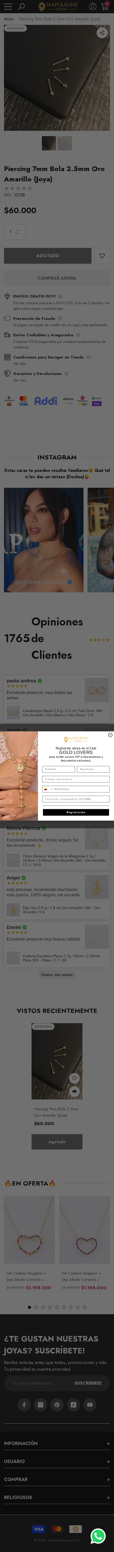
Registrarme (76, 812)
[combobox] (47, 789)
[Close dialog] (110, 735)
